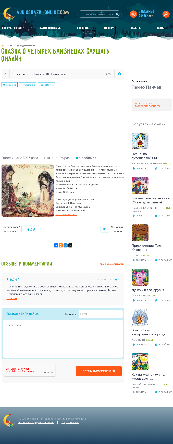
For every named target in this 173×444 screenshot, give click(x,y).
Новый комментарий (111, 264)
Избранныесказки (146, 14)
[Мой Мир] (66, 245)
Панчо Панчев (47, 85)
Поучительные (28, 85)
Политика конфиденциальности (36, 422)
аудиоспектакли (50, 27)
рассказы (83, 27)
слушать (141, 168)
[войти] (166, 14)
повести (109, 27)
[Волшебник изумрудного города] (140, 318)
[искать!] (117, 14)
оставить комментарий (99, 371)
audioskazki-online (43, 13)
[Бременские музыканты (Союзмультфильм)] (140, 186)
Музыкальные (9, 85)
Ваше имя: (70, 314)
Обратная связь (70, 422)
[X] (70, 245)
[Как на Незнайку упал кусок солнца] (140, 362)
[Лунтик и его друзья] (140, 278)
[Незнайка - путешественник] (140, 142)
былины (136, 27)
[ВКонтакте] (56, 245)
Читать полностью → (66, 214)
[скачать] (119, 74)
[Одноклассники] (61, 245)
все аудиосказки (13, 27)
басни (160, 27)
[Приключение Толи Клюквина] (140, 233)
